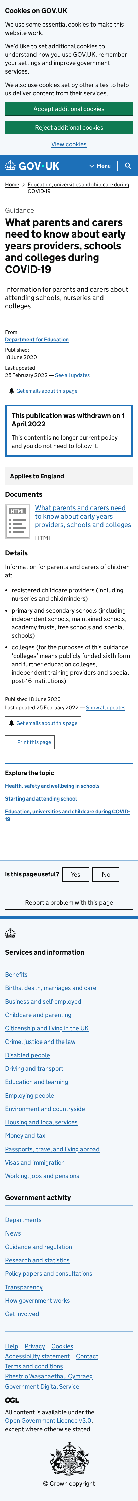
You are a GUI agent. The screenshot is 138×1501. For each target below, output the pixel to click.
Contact (87, 1356)
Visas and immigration (35, 1162)
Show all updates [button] (105, 707)
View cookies (69, 144)
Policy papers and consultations (48, 1273)
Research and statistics (37, 1260)
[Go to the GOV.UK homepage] (32, 166)
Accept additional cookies (69, 109)
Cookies (62, 1346)
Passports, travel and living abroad (52, 1149)
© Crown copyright (69, 1483)
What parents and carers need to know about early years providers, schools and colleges (83, 516)
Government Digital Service (42, 1386)
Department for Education (37, 339)
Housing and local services (41, 1122)
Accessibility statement (37, 1356)
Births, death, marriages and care (50, 988)
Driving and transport (34, 1068)
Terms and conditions (34, 1366)
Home (12, 184)
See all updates (72, 375)
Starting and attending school (41, 798)
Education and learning (36, 1082)
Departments (23, 1220)
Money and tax (25, 1136)
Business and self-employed (43, 1001)
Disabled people (27, 1055)
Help (11, 1346)
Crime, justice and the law (40, 1042)
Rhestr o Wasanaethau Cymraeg (49, 1376)
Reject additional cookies (69, 127)
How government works (37, 1300)
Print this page (34, 742)
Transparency (24, 1287)
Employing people (29, 1095)
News (13, 1233)
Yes (80, 874)
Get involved (22, 1314)
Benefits (16, 974)
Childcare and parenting (38, 1015)
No (110, 874)
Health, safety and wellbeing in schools (52, 786)
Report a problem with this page (69, 902)
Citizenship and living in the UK (47, 1028)
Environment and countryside (45, 1109)
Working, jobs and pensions (42, 1176)
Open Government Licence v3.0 (48, 1420)
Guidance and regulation (38, 1247)
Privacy (35, 1346)
